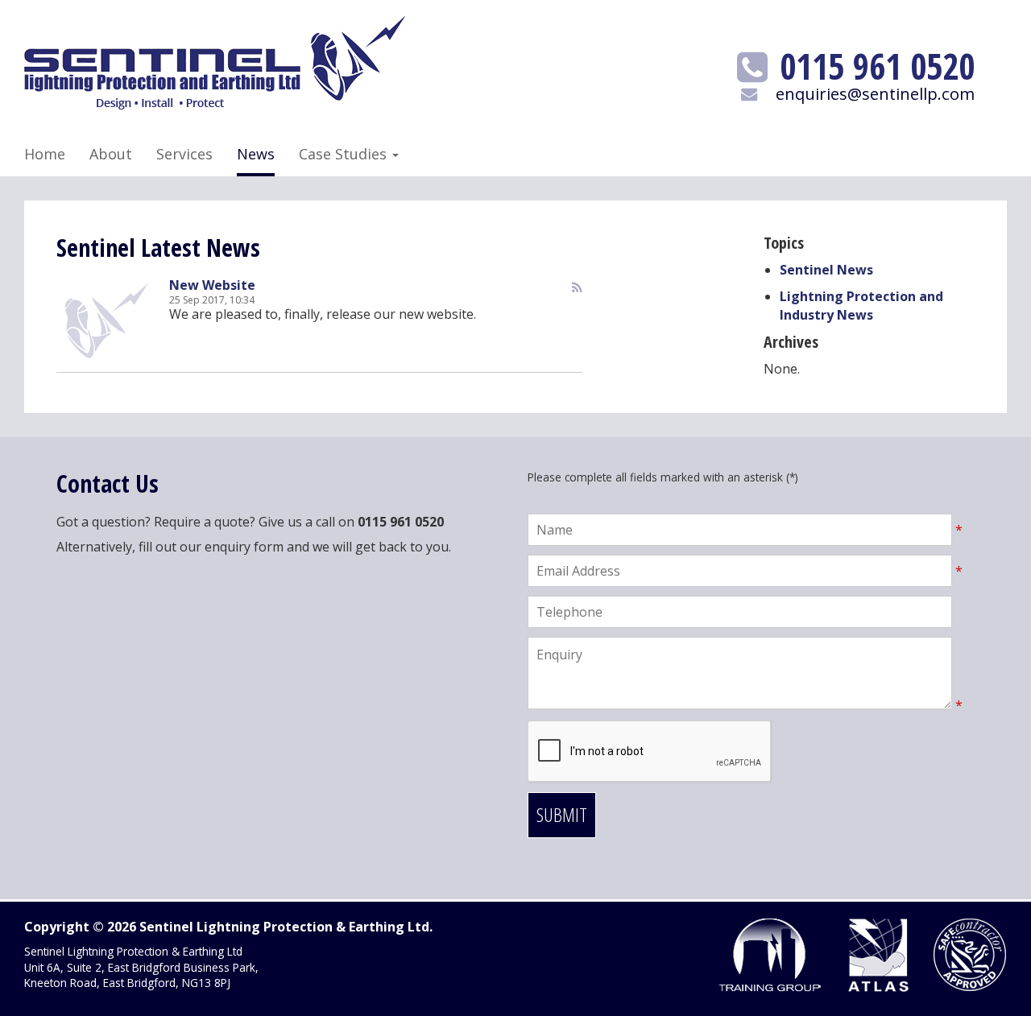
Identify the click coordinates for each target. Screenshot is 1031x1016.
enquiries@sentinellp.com (875, 93)
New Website (212, 285)
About (110, 153)
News (256, 153)
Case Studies (345, 153)
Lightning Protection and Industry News (861, 305)
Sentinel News (826, 270)
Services (184, 153)
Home (44, 153)
